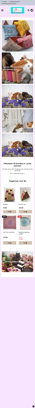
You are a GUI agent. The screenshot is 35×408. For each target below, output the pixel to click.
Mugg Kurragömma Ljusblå (24, 233)
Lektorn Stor (22, 204)
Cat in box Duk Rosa (9, 232)
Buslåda (5, 204)
